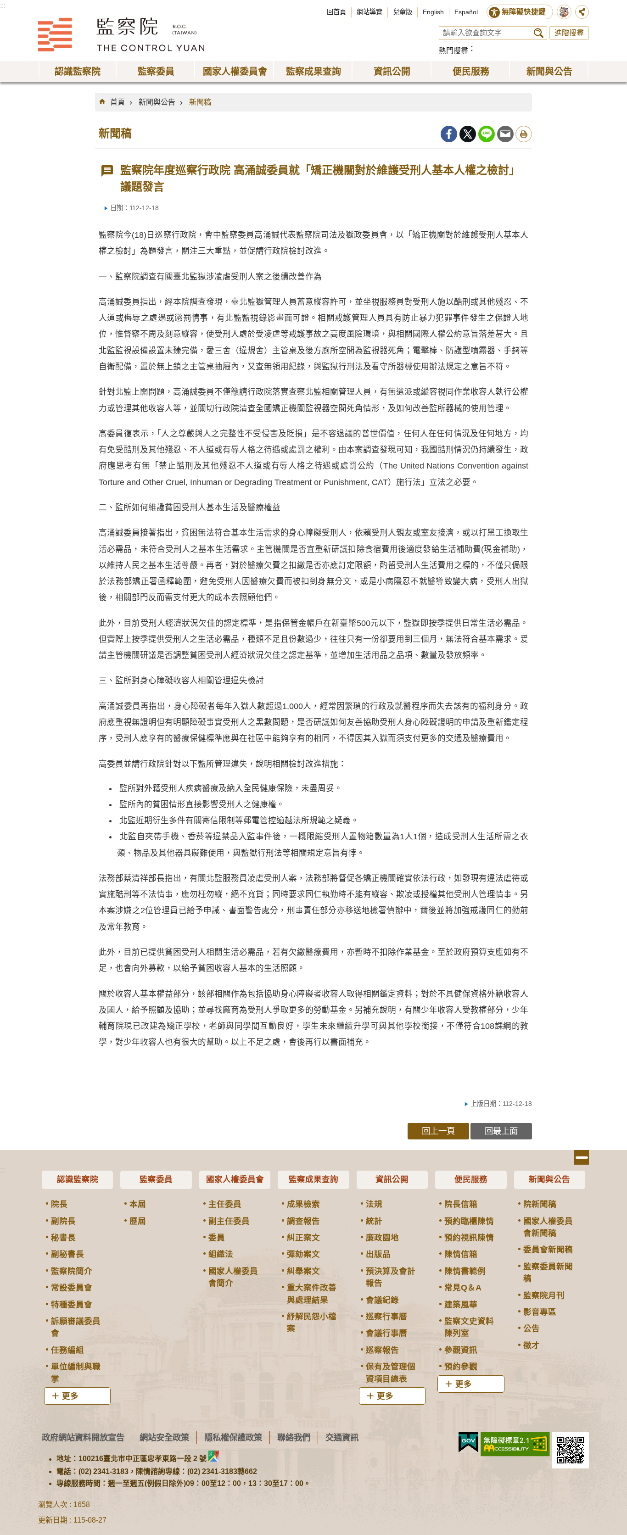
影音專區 (539, 1312)
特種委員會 (71, 1304)
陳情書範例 (465, 1271)
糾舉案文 (303, 1271)
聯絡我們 (293, 1437)
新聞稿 (200, 102)
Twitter (467, 134)
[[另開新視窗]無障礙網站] (515, 1444)
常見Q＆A (462, 1287)
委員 (216, 1237)
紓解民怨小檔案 (311, 1322)
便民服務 (470, 1179)
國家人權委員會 (235, 1179)
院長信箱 (460, 1204)
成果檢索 (303, 1204)
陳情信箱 (460, 1254)
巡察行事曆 (386, 1316)
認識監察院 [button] (78, 72)
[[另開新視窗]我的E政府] (468, 1442)
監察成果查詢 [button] (313, 72)
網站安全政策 (164, 1437)
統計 (374, 1221)
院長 (59, 1204)
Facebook (449, 134)
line (486, 134)
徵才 (531, 1345)
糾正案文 (303, 1237)
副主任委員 (229, 1221)
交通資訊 (341, 1437)
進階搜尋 (569, 33)
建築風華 (460, 1304)
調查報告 (303, 1221)
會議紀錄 (382, 1300)
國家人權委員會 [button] (235, 72)
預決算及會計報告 (390, 1277)
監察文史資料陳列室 (469, 1327)
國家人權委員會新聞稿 (548, 1227)
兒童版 (402, 12)
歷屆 (137, 1221)
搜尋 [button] (538, 33)
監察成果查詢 (313, 1179)
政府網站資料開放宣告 (83, 1437)
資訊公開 (392, 1179)
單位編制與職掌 (76, 1372)
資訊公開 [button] (392, 72)
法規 (374, 1204)
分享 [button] (582, 12)
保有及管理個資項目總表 (390, 1372)
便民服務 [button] (471, 72)
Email (505, 134)
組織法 (220, 1254)
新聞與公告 (157, 102)
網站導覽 (369, 12)
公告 (531, 1328)
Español (466, 12)
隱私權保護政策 (233, 1437)
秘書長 (63, 1237)
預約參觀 (460, 1366)
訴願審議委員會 (76, 1327)
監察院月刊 (544, 1295)
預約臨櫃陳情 (469, 1221)
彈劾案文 (303, 1254)
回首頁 (336, 12)
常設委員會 (71, 1287)
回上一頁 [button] (438, 1131)
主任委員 (224, 1204)
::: (3, 5)
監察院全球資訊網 (121, 34)
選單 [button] (581, 1157)
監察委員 (156, 1179)
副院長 (63, 1221)
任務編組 (67, 1350)
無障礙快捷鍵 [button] (524, 12)
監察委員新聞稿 (548, 1272)
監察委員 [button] (156, 72)
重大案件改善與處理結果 (311, 1293)
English (433, 12)
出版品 (378, 1254)
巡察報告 (382, 1350)
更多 (70, 1396)
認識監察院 (77, 1179)
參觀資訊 (460, 1350)
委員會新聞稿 (548, 1249)
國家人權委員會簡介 (233, 1277)
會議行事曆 (386, 1333)
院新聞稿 (539, 1204)
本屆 (137, 1204)
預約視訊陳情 (469, 1237)
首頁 (117, 102)
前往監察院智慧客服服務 (564, 12)
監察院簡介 (71, 1271)
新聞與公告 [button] (549, 72)
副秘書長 (67, 1254)
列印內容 (523, 134)
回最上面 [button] (501, 1131)
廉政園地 (382, 1237)
